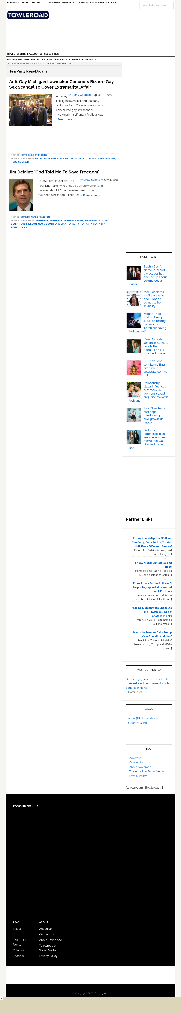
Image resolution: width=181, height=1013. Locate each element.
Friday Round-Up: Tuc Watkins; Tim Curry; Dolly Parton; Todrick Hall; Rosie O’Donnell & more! (152, 542)
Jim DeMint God (93, 220)
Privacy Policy (138, 775)
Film (15, 934)
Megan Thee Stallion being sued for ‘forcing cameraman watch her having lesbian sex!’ (148, 322)
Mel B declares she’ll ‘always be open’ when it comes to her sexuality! (154, 299)
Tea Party (73, 224)
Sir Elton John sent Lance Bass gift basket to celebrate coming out (155, 368)
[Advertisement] (148, 211)
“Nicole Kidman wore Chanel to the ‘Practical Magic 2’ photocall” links (152, 611)
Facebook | (152, 718)
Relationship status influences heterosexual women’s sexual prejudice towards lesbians (148, 391)
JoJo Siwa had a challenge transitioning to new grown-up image (154, 415)
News (34, 217)
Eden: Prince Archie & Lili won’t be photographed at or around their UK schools (152, 587)
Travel (17, 928)
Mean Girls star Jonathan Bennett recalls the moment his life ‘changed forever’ (156, 346)
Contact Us (136, 762)
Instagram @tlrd (136, 723)
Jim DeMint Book (73, 220)
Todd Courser (20, 162)
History (25, 155)
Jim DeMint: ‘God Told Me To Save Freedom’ (54, 172)
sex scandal (78, 158)
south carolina (56, 224)
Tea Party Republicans (101, 158)
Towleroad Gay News (91, 15)
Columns (18, 950)
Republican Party (58, 158)
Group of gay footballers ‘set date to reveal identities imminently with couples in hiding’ (147, 683)
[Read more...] (66, 119)
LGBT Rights (39, 155)
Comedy (25, 217)
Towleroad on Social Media (146, 771)
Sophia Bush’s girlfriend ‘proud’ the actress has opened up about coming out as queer (148, 275)
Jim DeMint (41, 220)
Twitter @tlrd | (135, 718)
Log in (102, 993)
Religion (44, 217)
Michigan (41, 158)
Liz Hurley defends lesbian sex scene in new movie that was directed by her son (148, 439)
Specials (18, 956)
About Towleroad (140, 767)
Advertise (135, 758)
